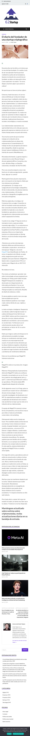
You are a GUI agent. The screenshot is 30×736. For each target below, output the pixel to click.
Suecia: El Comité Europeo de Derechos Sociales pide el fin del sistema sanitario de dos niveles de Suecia (15, 675)
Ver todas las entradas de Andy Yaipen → (19, 641)
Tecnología (5, 702)
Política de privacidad (8, 719)
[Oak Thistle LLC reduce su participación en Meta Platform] (15, 563)
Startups (5, 700)
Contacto (5, 714)
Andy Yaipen (13, 42)
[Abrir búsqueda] (26, 29)
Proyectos (5, 697)
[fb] (27, 4)
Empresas (4, 34)
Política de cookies (7, 716)
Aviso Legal (5, 711)
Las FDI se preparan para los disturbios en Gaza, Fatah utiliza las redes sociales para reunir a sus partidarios (14, 681)
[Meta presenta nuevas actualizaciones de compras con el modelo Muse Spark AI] (15, 538)
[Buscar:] (15, 649)
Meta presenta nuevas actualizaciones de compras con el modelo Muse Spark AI (13, 548)
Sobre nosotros (6, 721)
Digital (4, 692)
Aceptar (9, 733)
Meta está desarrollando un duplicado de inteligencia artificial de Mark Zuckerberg (13, 599)
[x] (25, 4)
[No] (28, 731)
